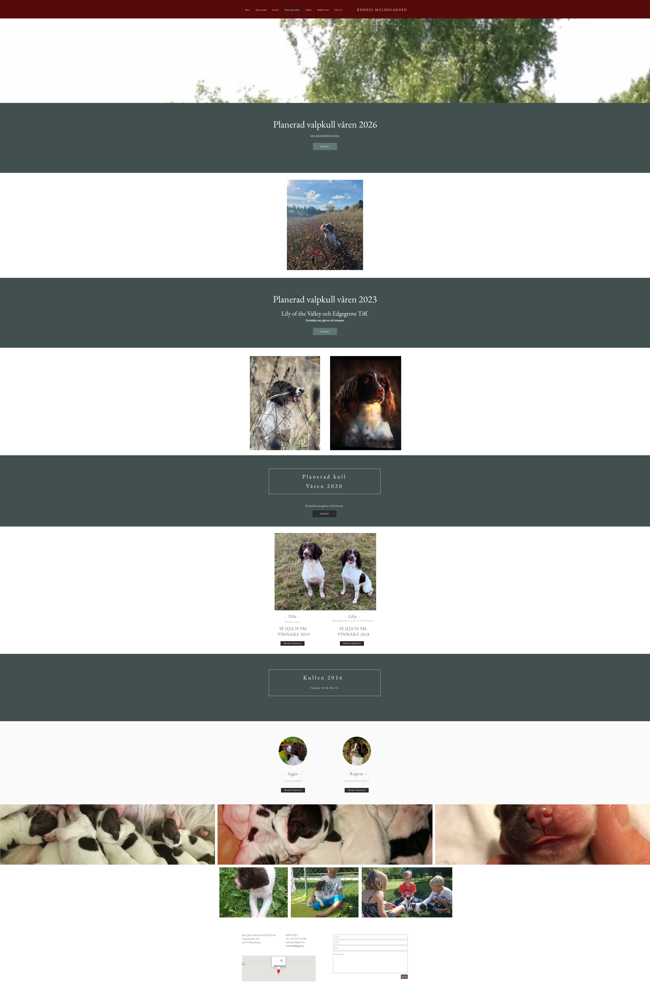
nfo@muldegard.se (295, 942)
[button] (107, 834)
